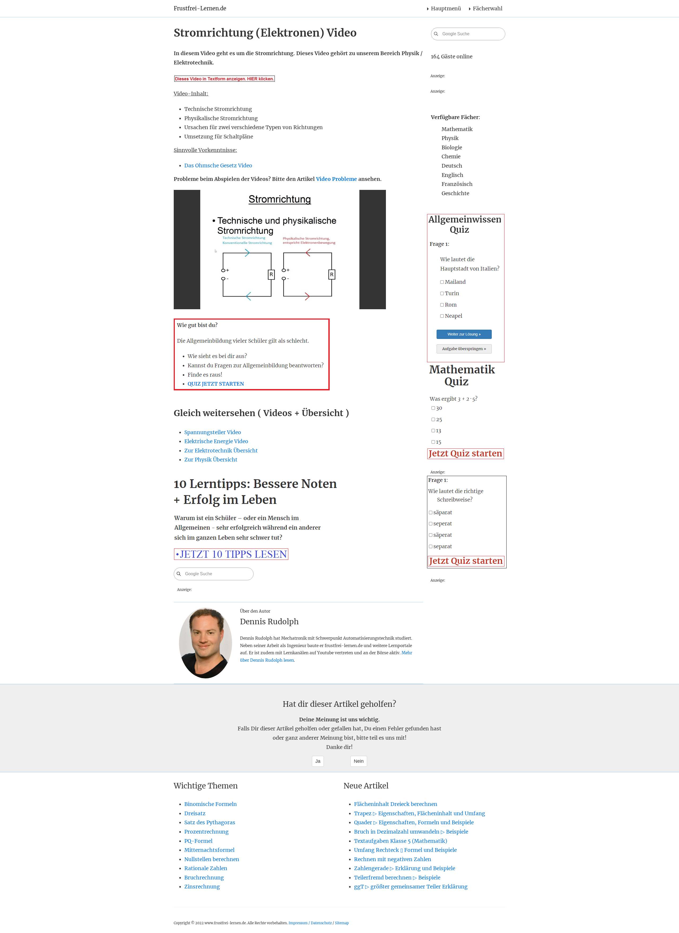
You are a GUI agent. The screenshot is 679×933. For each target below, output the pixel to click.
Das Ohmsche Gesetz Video (218, 165)
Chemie (451, 156)
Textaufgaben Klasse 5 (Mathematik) (400, 841)
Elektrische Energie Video (216, 441)
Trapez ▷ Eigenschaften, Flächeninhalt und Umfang (419, 813)
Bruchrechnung (204, 877)
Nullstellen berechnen (211, 859)
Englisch (452, 175)
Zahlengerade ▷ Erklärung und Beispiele (404, 868)
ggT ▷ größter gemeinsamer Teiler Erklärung (411, 886)
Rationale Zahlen (205, 868)
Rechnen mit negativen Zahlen (392, 859)
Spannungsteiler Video (212, 432)
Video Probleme (336, 179)
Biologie (452, 147)
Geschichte (455, 193)
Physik (450, 138)
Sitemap (342, 923)
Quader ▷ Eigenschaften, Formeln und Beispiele (414, 822)
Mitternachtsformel (209, 850)
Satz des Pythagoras (209, 822)
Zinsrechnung (202, 886)
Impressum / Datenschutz (310, 923)
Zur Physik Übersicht (210, 459)
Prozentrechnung (206, 832)
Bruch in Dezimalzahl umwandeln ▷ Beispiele (411, 832)
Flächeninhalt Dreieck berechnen (395, 804)
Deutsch (452, 166)
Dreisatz (195, 813)
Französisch (457, 184)
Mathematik (457, 129)
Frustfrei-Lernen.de (200, 8)
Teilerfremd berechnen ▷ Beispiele (397, 877)
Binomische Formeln (210, 804)
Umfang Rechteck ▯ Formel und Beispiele (405, 850)
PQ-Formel (198, 841)
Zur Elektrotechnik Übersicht (221, 450)
